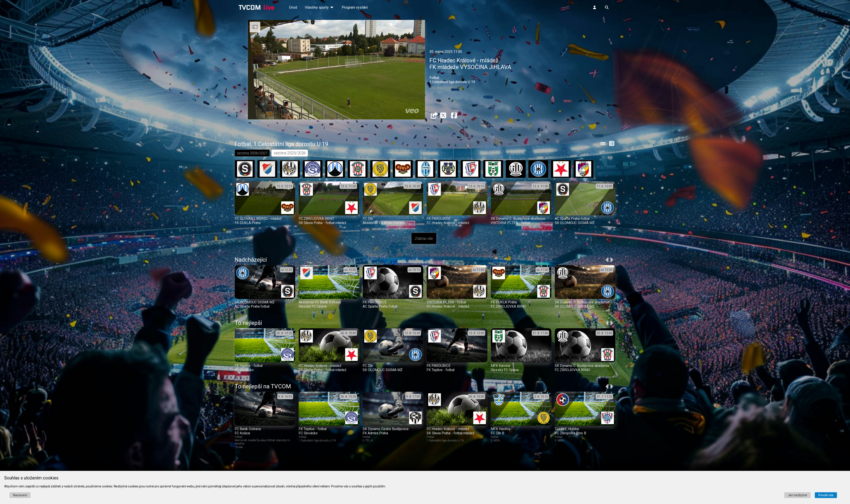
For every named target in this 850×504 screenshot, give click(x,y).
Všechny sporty (317, 7)
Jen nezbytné (797, 495)
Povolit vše (825, 495)
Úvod (293, 7)
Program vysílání (355, 7)
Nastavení (20, 495)
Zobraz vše (424, 238)
